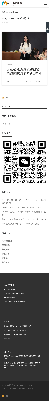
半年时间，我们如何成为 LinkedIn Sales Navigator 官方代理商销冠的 (24, 201)
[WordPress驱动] (32, 389)
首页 (4, 12)
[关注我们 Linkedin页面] (7, 98)
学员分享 (6, 254)
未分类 (5, 258)
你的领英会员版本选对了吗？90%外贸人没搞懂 (20, 223)
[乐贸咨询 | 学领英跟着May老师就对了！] (12, 3)
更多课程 (7, 339)
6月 (13, 12)
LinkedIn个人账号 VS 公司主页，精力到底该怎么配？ (22, 207)
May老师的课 (7, 241)
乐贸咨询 (11, 385)
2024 (8, 12)
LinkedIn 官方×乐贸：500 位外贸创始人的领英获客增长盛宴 (24, 213)
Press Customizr (18, 389)
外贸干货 (6, 249)
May (9, 81)
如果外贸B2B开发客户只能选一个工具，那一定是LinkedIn (24, 219)
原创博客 (6, 245)
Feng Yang (6, 124)
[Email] (3, 98)
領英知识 (6, 262)
